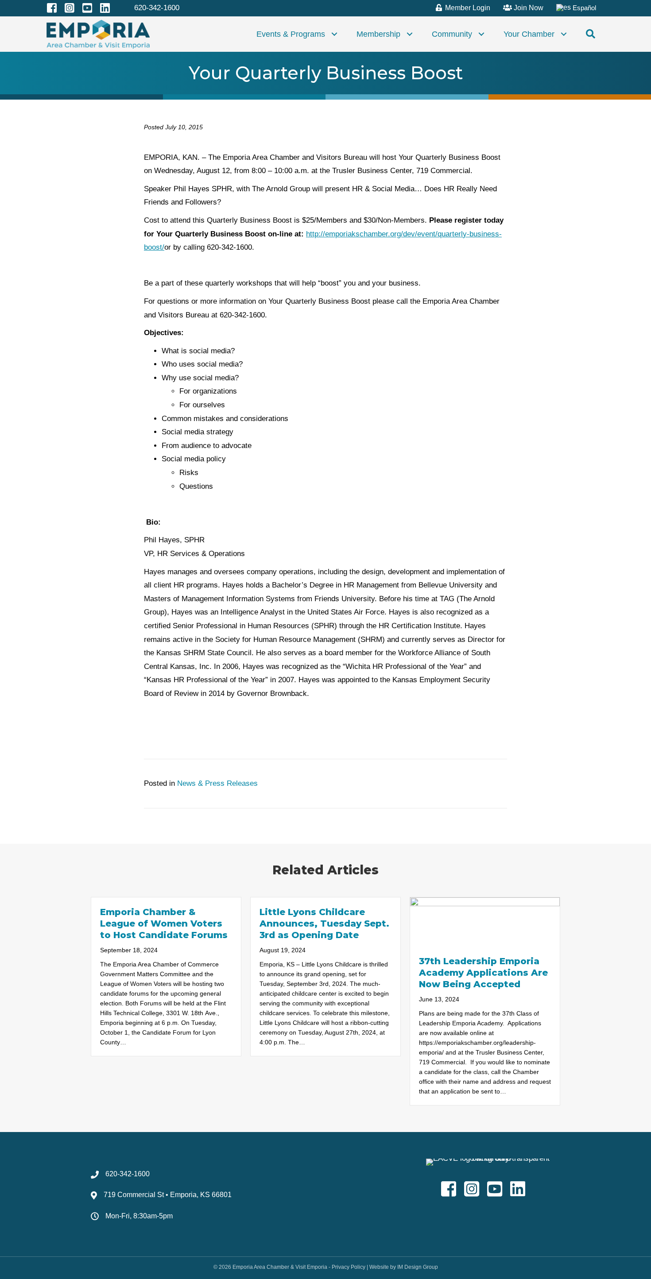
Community (452, 34)
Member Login (466, 8)
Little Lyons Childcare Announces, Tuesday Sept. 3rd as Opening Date (324, 923)
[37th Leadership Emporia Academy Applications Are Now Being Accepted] (485, 921)
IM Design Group (417, 1267)
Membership (378, 34)
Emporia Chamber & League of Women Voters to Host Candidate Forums (164, 923)
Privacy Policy (348, 1267)
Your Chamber (529, 34)
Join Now (527, 8)
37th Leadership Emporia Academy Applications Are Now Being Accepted (483, 972)
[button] (334, 34)
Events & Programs (290, 34)
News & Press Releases (217, 783)
